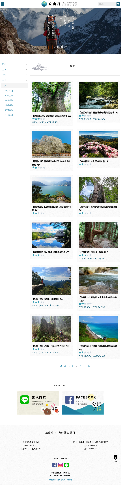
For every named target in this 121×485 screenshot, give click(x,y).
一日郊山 (9, 90)
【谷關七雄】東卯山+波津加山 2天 (47, 299)
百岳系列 (9, 114)
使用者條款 (52, 480)
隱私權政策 (61, 480)
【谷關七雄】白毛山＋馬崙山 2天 (93, 252)
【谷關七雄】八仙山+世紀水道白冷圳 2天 (50, 346)
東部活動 (9, 110)
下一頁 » (88, 365)
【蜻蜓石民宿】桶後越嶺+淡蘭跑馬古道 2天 (98, 112)
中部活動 (9, 100)
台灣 (4, 85)
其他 (4, 80)
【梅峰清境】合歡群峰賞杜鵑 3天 (93, 161)
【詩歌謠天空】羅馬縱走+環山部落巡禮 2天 (51, 116)
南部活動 (9, 105)
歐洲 (4, 64)
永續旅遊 (69, 480)
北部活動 (9, 95)
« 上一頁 (62, 365)
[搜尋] (118, 4)
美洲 (4, 74)
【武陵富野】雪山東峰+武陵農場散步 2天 (50, 252)
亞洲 (4, 69)
